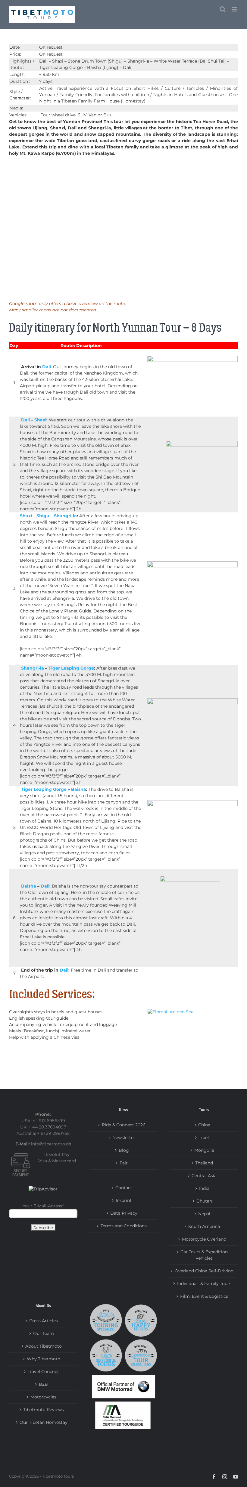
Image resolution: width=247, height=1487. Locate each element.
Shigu (42, 515)
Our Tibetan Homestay (43, 1422)
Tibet (204, 1137)
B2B (43, 1384)
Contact (123, 1187)
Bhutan (204, 1201)
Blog (124, 1150)
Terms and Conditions (124, 1226)
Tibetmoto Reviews (43, 1409)
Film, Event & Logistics (204, 1296)
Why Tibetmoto (43, 1359)
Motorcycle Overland (204, 1239)
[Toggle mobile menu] (235, 9)
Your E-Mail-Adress (43, 1206)
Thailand (204, 1163)
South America (204, 1226)
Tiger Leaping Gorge (71, 668)
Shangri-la (65, 515)
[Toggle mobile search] (223, 9)
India (204, 1188)
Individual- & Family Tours (204, 1283)
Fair (124, 1163)
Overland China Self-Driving (204, 1271)
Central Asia (204, 1175)
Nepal (204, 1213)
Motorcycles (43, 1397)
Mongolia (204, 1150)
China (204, 1125)
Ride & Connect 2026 (123, 1125)
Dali (46, 366)
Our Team (43, 1333)
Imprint (124, 1200)
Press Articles (43, 1320)
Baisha (78, 789)
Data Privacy (123, 1213)
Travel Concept (43, 1371)
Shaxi (40, 420)
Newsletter (123, 1137)
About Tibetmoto (43, 1346)
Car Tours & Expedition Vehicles (204, 1255)
